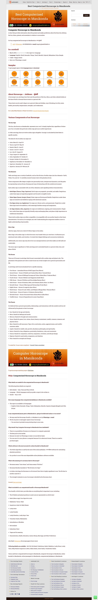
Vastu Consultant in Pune (56, 567)
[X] (10, 594)
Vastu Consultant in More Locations (58, 573)
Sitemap (32, 566)
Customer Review (34, 571)
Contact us (33, 567)
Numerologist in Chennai (77, 569)
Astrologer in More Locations (77, 589)
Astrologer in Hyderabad (77, 581)
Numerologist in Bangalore (77, 564)
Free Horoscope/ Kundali (16, 567)
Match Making (85, 25)
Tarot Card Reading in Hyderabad (58, 581)
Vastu (79, 23)
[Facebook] (12, 594)
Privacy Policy (34, 573)
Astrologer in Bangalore (76, 579)
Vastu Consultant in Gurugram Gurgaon (59, 571)
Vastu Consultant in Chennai (57, 569)
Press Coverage (34, 581)
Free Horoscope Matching (16, 569)
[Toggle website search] (90, 2)
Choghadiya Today (14, 579)
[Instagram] (13, 594)
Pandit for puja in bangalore (36, 588)
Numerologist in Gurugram (77, 571)
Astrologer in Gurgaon (76, 587)
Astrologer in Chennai (76, 585)
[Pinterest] (17, 594)
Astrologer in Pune (75, 583)
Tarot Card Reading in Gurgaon (57, 587)
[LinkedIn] (15, 594)
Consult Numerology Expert (41, 111)
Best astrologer (17, 482)
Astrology (74, 23)
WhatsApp (19, 44)
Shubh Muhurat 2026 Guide (16, 564)
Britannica (17, 541)
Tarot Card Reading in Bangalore (57, 579)
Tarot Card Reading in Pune (57, 583)
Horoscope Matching (15, 588)
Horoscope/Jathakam (15, 586)
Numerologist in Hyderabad (77, 566)
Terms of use (33, 575)
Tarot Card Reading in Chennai (57, 585)
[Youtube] (19, 594)
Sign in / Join (81, 2)
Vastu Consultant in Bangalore (57, 564)
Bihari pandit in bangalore (36, 590)
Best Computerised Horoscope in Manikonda (50, 8)
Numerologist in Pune (76, 567)
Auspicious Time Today (15, 581)
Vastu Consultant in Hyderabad (57, 566)
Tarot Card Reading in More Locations (59, 589)
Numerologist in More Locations (78, 573)
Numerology (86, 23)
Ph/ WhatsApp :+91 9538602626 (37, 569)
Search (86, 15)
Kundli (79, 25)
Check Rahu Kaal (14, 566)
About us (33, 564)
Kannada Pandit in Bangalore (37, 594)
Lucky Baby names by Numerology (18, 571)
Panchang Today (14, 577)
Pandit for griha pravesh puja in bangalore (39, 592)
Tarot (74, 25)
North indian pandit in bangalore (37, 586)
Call (14, 44)
